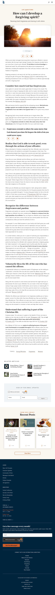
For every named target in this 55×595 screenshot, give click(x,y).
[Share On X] (27, 56)
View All (5, 505)
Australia (27, 568)
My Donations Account (27, 582)
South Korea (27, 561)
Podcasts (27, 429)
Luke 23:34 (45, 180)
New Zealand (27, 570)
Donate (27, 580)
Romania (27, 559)
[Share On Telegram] (31, 56)
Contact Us (27, 584)
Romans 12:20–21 (17, 292)
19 (44, 250)
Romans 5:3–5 (12, 340)
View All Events (7, 519)
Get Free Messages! (11, 545)
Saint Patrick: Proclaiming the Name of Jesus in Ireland (17, 375)
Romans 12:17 (40, 250)
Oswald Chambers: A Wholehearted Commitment (39, 367)
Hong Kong (27, 563)
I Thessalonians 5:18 (32, 194)
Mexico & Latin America (27, 557)
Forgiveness (32, 351)
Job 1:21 (28, 155)
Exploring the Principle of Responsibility (41, 374)
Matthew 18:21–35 (20, 101)
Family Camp (6, 514)
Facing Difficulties (21, 351)
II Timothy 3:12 (10, 321)
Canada (27, 555)
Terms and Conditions (27, 586)
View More (27, 453)
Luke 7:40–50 (9, 117)
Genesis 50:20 (22, 155)
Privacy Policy (27, 588)
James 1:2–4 (14, 346)
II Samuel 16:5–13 (38, 155)
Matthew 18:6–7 (21, 252)
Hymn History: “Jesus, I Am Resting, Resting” (17, 366)
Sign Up (42, 398)
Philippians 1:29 (35, 317)
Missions (40, 351)
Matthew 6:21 (39, 273)
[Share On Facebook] (23, 56)
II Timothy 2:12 (43, 321)
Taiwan (27, 565)
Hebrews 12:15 (28, 76)
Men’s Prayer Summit (8, 510)
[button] (52, 2)
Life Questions (27, 10)
